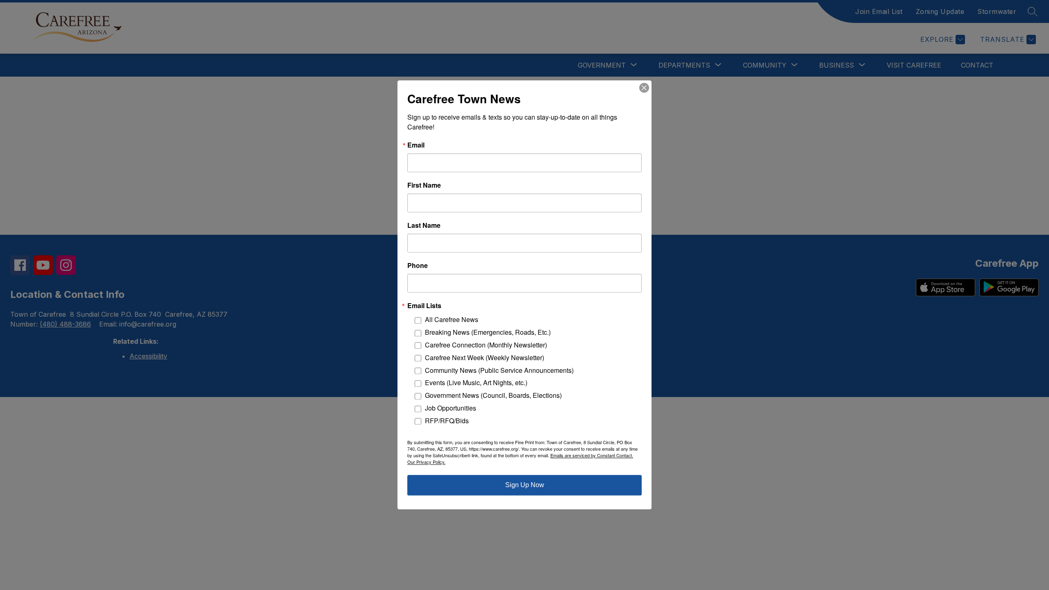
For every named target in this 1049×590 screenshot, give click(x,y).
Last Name (423, 225)
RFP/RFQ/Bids (447, 420)
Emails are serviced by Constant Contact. (591, 455)
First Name (424, 185)
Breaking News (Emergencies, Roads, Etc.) (488, 332)
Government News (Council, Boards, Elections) (493, 395)
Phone (417, 265)
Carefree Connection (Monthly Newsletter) (486, 344)
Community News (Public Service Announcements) (499, 370)
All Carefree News (451, 319)
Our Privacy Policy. (426, 462)
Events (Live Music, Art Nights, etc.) (476, 383)
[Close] (644, 88)
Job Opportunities (450, 408)
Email (416, 145)
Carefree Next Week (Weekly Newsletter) (484, 357)
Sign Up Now (524, 485)
